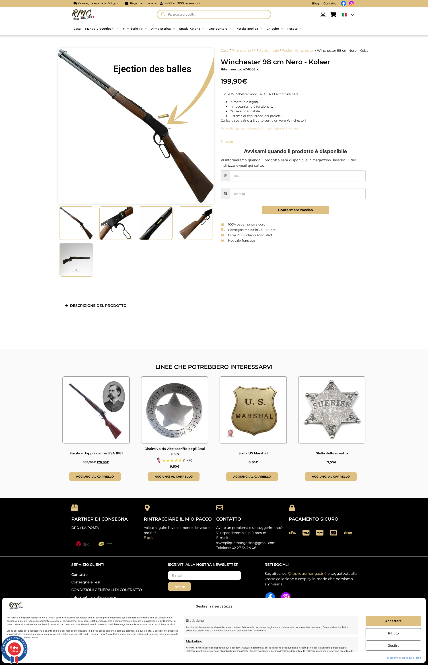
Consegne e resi (85, 582)
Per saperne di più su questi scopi (403, 657)
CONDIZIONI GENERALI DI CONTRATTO (106, 590)
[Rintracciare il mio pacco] (147, 508)
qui (149, 538)
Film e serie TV (244, 51)
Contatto (329, 3)
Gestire (393, 645)
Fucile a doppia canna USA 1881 (96, 453)
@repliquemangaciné (307, 573)
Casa (225, 51)
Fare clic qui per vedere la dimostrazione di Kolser (259, 128)
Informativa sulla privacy (93, 597)
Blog (315, 3)
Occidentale (269, 51)
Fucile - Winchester (298, 51)
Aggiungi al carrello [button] (95, 476)
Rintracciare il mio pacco (178, 519)
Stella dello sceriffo (332, 453)
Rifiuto (393, 633)
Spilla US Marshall (253, 453)
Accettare (393, 621)
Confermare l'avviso (295, 210)
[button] (214, 305)
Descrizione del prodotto (98, 306)
